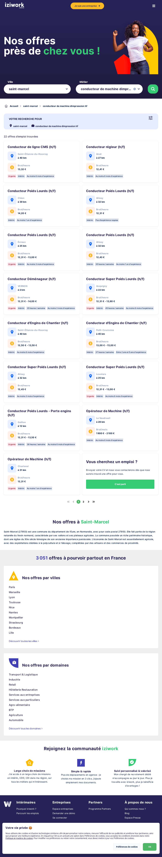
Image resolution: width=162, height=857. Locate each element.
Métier (84, 81)
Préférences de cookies (127, 846)
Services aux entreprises (24, 694)
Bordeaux (15, 627)
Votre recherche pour (25, 118)
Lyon (12, 597)
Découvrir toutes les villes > (24, 641)
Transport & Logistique (23, 674)
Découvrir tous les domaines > (26, 728)
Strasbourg (16, 622)
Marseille (14, 592)
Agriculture (16, 715)
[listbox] (37, 89)
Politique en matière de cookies (19, 838)
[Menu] (154, 6)
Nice (11, 607)
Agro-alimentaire (19, 704)
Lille (11, 632)
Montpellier (16, 617)
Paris (12, 587)
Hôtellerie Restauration (23, 689)
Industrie (14, 679)
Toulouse (15, 602)
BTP (11, 710)
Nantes (13, 612)
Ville (10, 81)
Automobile (16, 720)
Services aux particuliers (24, 699)
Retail (12, 684)
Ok (149, 846)
